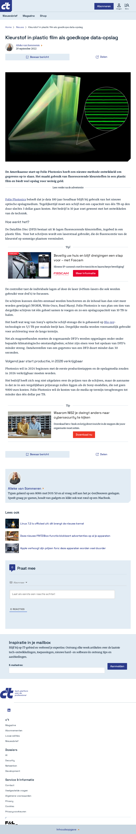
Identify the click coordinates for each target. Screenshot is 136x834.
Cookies (9, 806)
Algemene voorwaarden (18, 795)
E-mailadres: (16, 665)
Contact (9, 785)
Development (12, 771)
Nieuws (20, 27)
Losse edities (12, 735)
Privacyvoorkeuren (15, 811)
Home (8, 27)
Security (10, 760)
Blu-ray (109, 322)
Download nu (84, 434)
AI (6, 755)
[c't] (6, 6)
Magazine (10, 725)
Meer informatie (86, 273)
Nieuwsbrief (11, 741)
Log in (9, 50)
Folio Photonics (15, 199)
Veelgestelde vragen (16, 790)
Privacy (9, 801)
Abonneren (104, 6)
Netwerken (11, 765)
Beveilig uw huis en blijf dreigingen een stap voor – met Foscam (88, 257)
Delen (103, 57)
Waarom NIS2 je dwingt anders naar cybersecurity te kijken (81, 415)
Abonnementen (13, 730)
